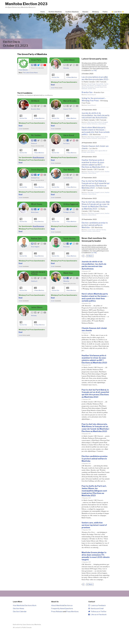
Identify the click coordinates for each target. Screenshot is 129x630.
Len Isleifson (98, 85)
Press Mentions (72, 611)
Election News (18, 608)
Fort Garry (66, 143)
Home (42, 12)
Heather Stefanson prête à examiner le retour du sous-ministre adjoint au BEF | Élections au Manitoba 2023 (93, 163)
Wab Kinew (90, 122)
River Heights (35, 246)
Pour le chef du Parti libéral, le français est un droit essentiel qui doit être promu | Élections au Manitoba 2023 (95, 184)
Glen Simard (90, 85)
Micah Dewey (36, 204)
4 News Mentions (39, 187)
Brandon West (35, 109)
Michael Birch (98, 122)
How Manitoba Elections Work (24, 605)
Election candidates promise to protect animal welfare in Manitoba (95, 225)
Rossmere (66, 246)
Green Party (36, 60)
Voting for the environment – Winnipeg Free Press (94, 99)
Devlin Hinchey (69, 239)
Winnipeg (95, 12)
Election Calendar (20, 611)
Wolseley (66, 68)
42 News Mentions (71, 77)
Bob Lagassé (99, 150)
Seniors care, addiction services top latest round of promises (94, 525)
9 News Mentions (39, 152)
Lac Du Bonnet (67, 178)
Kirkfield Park (35, 178)
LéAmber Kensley (101, 229)
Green (53, 87)
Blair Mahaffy (68, 170)
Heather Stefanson (92, 124)
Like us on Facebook (98, 615)
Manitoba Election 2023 (26, 4)
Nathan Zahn (36, 239)
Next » (91, 256)
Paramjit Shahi (99, 87)
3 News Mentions (71, 118)
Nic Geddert (36, 135)
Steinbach (34, 281)
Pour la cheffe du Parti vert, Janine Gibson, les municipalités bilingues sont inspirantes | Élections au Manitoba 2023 (94, 491)
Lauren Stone (91, 229)
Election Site (55, 77)
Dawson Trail (67, 109)
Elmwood (34, 143)
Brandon (85, 12)
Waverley (66, 281)
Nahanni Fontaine (87, 231)
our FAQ (93, 70)
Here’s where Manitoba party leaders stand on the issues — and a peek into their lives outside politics (96, 130)
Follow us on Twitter (98, 611)
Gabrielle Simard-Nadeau (38, 273)
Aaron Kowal (68, 135)
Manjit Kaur (68, 273)
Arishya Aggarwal (70, 204)
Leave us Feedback (98, 605)
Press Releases (57, 611)
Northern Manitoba (55, 12)
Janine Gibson (69, 60)
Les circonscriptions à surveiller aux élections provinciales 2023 (95, 78)
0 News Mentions (71, 152)
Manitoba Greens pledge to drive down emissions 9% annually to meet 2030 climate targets (96, 556)
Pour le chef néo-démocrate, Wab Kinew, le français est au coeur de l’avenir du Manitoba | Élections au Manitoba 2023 (96, 205)
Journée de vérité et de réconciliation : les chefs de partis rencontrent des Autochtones (95, 115)
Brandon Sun (87, 92)
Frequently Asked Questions (62, 608)
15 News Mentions (39, 118)
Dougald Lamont (99, 136)
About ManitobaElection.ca (61, 605)
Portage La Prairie (69, 212)
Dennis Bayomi (37, 170)
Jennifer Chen (92, 88)
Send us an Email (97, 608)
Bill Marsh (35, 101)
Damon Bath (99, 84)
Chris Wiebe (91, 150)
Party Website (23, 70)
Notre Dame (34, 212)
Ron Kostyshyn (90, 87)
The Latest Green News (30, 72)
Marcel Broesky (69, 101)
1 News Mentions (39, 221)
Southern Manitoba (72, 12)
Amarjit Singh (91, 84)
